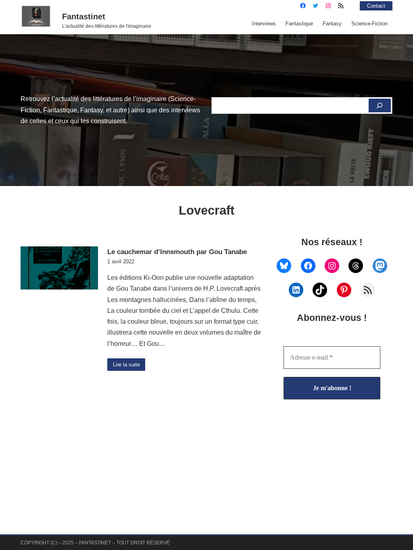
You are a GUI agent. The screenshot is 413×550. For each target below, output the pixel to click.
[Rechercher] (380, 105)
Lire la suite (126, 365)
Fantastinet (83, 16)
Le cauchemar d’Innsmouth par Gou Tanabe (177, 252)
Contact (376, 6)
